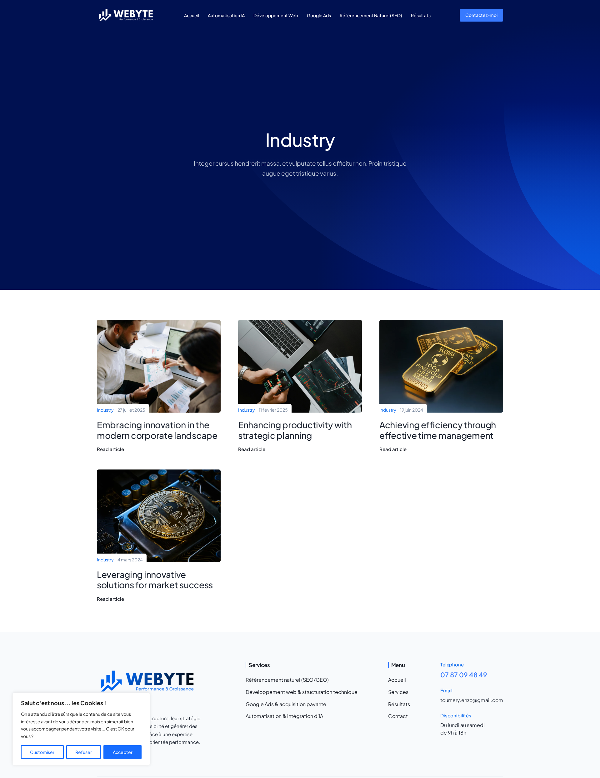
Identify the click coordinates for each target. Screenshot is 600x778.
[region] (81, 729)
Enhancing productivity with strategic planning (295, 429)
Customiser (42, 752)
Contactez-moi (481, 15)
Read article (110, 449)
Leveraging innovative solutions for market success (155, 579)
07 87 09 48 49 (463, 674)
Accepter (122, 752)
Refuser (83, 752)
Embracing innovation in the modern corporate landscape (157, 429)
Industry (105, 410)
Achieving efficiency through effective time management (437, 429)
